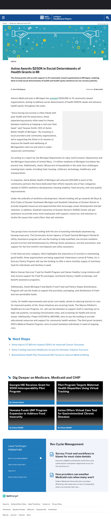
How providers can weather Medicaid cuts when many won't (75, 476)
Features (22, 515)
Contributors (52, 509)
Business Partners (19, 509)
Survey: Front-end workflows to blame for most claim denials (75, 455)
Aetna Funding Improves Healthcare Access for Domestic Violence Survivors (50, 349)
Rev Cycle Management (18, 458)
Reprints (6, 515)
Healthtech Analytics (17, 477)
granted (54, 98)
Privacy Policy (57, 504)
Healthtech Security (17, 465)
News (13, 62)
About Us (6, 504)
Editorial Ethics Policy (18, 504)
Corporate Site (41, 509)
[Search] (107, 17)
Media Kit (30, 509)
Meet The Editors (34, 504)
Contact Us (46, 504)
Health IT (12, 471)
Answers (14, 515)
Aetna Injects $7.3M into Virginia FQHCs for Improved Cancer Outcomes (48, 344)
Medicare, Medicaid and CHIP (20, 23)
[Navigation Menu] (3, 17)
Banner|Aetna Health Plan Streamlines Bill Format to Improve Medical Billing (50, 355)
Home (5, 23)
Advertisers (7, 509)
